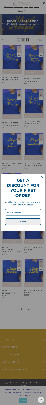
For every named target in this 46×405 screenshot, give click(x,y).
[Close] (42, 177)
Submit (23, 221)
